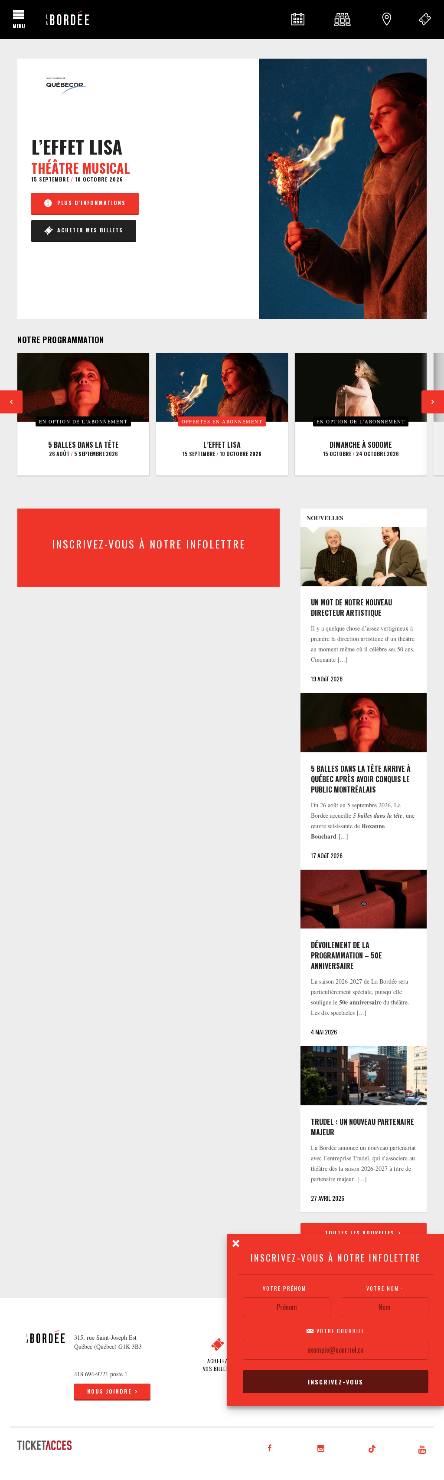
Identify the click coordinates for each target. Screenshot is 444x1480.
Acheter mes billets (88, 230)
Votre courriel (339, 1331)
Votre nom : (384, 1288)
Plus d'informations (89, 202)
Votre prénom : (286, 1288)
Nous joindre (109, 1391)
